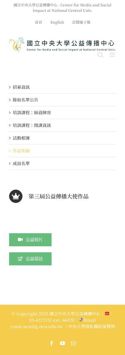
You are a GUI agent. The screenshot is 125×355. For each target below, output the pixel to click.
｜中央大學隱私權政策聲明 (89, 326)
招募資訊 (21, 87)
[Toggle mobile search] (100, 54)
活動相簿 (21, 138)
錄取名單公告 (25, 100)
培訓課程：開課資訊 (32, 125)
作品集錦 (21, 151)
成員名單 (21, 163)
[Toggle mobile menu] (113, 54)
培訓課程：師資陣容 (32, 112)
